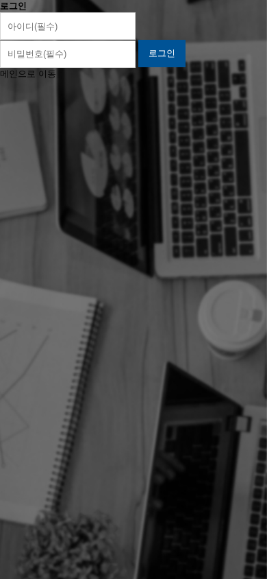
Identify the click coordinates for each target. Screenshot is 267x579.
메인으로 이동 (28, 74)
